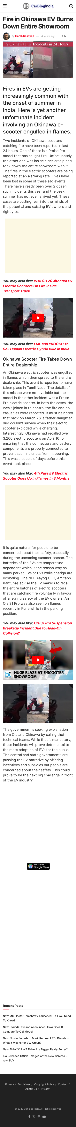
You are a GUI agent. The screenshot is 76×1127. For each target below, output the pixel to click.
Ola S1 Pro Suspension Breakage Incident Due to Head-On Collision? (37, 628)
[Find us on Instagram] (39, 1117)
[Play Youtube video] (38, 318)
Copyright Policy (44, 1084)
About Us (31, 1088)
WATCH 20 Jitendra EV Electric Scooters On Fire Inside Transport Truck (37, 286)
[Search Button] (71, 6)
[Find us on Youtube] (44, 1117)
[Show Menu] (5, 6)
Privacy (9, 1084)
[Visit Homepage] (38, 6)
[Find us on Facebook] (29, 1117)
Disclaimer (24, 1084)
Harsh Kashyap (24, 36)
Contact (63, 1084)
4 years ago (48, 36)
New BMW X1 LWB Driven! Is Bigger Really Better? (35, 1049)
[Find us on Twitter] (33, 1117)
